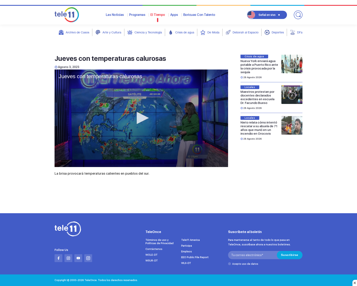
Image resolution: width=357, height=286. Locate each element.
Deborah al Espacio (245, 32)
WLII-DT (186, 263)
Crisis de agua (184, 32)
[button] (141, 118)
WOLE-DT (151, 254)
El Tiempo (157, 15)
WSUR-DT (151, 260)
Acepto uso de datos (245, 263)
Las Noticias (115, 15)
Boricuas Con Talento (199, 15)
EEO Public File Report (195, 257)
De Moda (213, 32)
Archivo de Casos (77, 32)
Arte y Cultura (111, 32)
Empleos (186, 251)
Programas (137, 15)
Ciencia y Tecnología (148, 32)
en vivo (267, 14)
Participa (186, 245)
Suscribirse (289, 255)
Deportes (278, 32)
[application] (141, 118)
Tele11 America (190, 239)
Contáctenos (153, 249)
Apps (174, 15)
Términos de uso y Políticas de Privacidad (159, 241)
